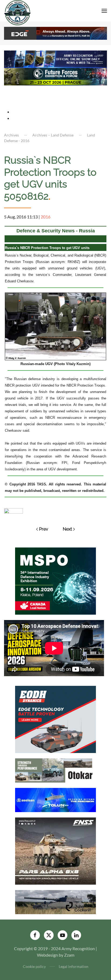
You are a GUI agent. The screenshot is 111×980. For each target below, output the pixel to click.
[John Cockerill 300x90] (55, 901)
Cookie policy (34, 966)
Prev (43, 529)
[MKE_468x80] (55, 93)
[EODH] (55, 718)
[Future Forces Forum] (55, 76)
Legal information (73, 966)
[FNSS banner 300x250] (55, 850)
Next (67, 529)
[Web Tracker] (13, 510)
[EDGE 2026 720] (55, 32)
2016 (45, 216)
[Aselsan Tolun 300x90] (55, 799)
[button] (104, 10)
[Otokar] (55, 769)
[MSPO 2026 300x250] (55, 580)
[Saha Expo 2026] (55, 58)
